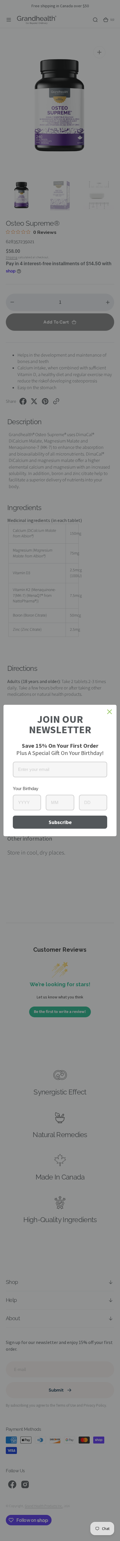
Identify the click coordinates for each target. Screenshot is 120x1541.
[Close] (110, 712)
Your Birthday (25, 788)
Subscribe (60, 822)
